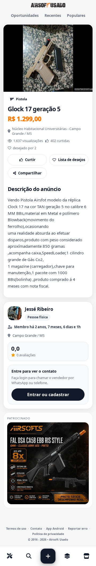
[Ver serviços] (9, 556)
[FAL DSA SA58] (48, 463)
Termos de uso (16, 528)
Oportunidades (25, 15)
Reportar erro (78, 528)
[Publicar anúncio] (48, 556)
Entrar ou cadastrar (48, 394)
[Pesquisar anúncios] (28, 556)
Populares (76, 15)
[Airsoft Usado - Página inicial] (48, 5)
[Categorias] (67, 556)
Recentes (53, 15)
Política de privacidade (48, 534)
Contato (36, 528)
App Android (55, 528)
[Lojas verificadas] (86, 556)
